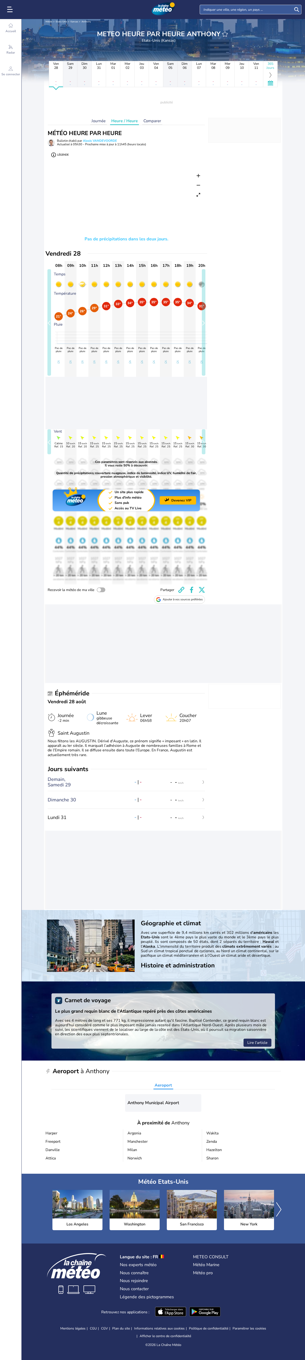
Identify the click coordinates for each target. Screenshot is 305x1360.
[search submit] (296, 9)
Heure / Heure (124, 121)
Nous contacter (134, 1289)
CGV (104, 1328)
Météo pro (203, 1273)
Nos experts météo (138, 1265)
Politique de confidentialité (208, 1328)
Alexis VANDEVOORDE (100, 141)
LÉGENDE (63, 155)
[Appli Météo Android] (204, 1312)
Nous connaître (134, 1273)
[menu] (11, 9)
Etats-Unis (61, 21)
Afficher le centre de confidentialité (165, 1336)
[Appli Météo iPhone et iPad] (170, 1312)
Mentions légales (73, 1328)
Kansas (74, 21)
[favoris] (224, 34)
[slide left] (49, 322)
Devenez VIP (181, 500)
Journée (99, 121)
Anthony (86, 21)
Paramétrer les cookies (249, 1328)
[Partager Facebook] (191, 590)
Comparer (152, 121)
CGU (93, 1328)
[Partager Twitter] (202, 590)
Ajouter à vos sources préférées (183, 599)
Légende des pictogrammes (147, 1297)
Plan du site (121, 1328)
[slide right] (203, 322)
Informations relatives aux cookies (159, 1328)
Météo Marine (206, 1265)
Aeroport (163, 1085)
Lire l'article (257, 1042)
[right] (278, 1210)
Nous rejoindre (134, 1281)
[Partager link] (181, 590)
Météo (49, 21)
